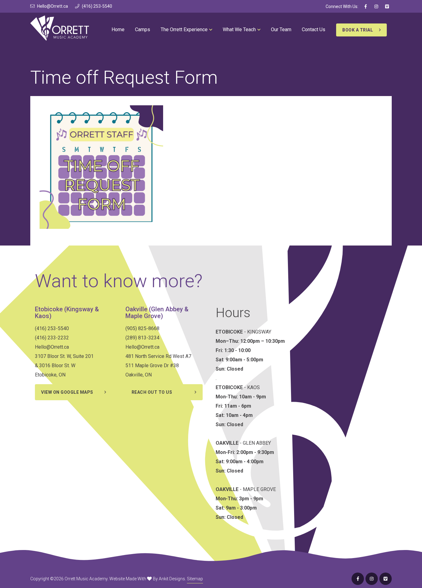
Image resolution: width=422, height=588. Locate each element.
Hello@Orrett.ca (52, 6)
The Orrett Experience (184, 29)
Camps (142, 29)
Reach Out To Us (152, 392)
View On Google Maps (67, 392)
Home (118, 29)
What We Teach (239, 29)
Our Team (281, 29)
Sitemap (195, 578)
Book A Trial (357, 29)
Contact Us (313, 29)
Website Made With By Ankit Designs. (147, 578)
